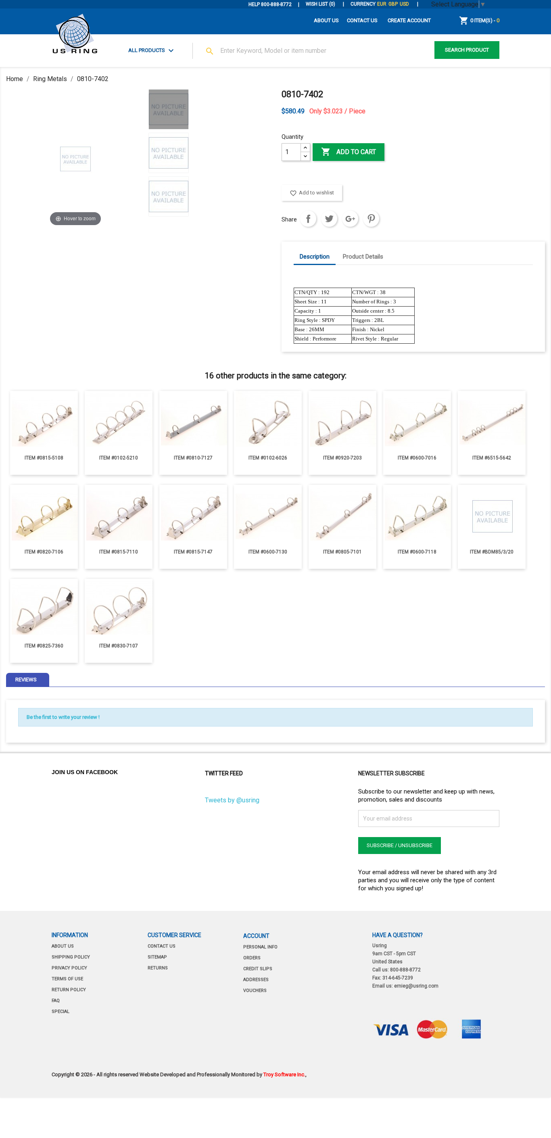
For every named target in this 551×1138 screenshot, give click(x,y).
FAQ (56, 1000)
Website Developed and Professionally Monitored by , (223, 1074)
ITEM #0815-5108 (44, 458)
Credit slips (257, 968)
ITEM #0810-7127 (193, 458)
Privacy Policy (69, 968)
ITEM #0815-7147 (193, 552)
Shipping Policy (71, 957)
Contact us (161, 946)
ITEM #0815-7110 (118, 552)
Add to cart (348, 152)
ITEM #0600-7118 (417, 552)
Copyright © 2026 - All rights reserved (96, 1074)
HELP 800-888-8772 (270, 4)
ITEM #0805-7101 (342, 552)
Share (308, 219)
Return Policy (69, 989)
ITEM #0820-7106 (44, 552)
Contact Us (362, 20)
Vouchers (255, 990)
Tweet (329, 219)
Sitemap (157, 957)
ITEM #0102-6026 (267, 458)
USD (404, 4)
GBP (393, 4)
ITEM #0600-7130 (267, 552)
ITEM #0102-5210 (118, 458)
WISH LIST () (321, 4)
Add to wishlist (312, 193)
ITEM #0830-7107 (118, 646)
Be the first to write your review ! (63, 717)
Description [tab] (315, 256)
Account (256, 936)
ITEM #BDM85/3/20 (491, 552)
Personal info (260, 947)
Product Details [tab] (363, 256)
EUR (381, 4)
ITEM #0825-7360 (44, 646)
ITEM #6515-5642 (491, 458)
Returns (158, 968)
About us (326, 20)
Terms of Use (67, 978)
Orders (252, 958)
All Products (152, 51)
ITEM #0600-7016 (417, 458)
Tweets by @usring (232, 800)
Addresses (256, 979)
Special (60, 1011)
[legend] (168, 109)
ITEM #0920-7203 (342, 458)
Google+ (350, 219)
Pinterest (371, 219)
